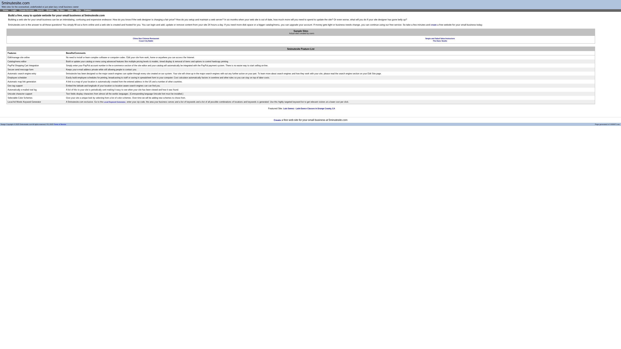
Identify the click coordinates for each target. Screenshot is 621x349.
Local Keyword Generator (114, 102)
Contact (87, 10)
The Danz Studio (440, 41)
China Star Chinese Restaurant (146, 38)
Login (13, 10)
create (434, 25)
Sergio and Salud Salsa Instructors (440, 38)
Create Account (26, 10)
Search (40, 10)
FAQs (78, 10)
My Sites (61, 10)
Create (277, 120)
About (70, 10)
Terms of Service (60, 124)
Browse (50, 10)
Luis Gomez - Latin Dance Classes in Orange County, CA (309, 108)
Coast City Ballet (146, 41)
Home (5, 10)
